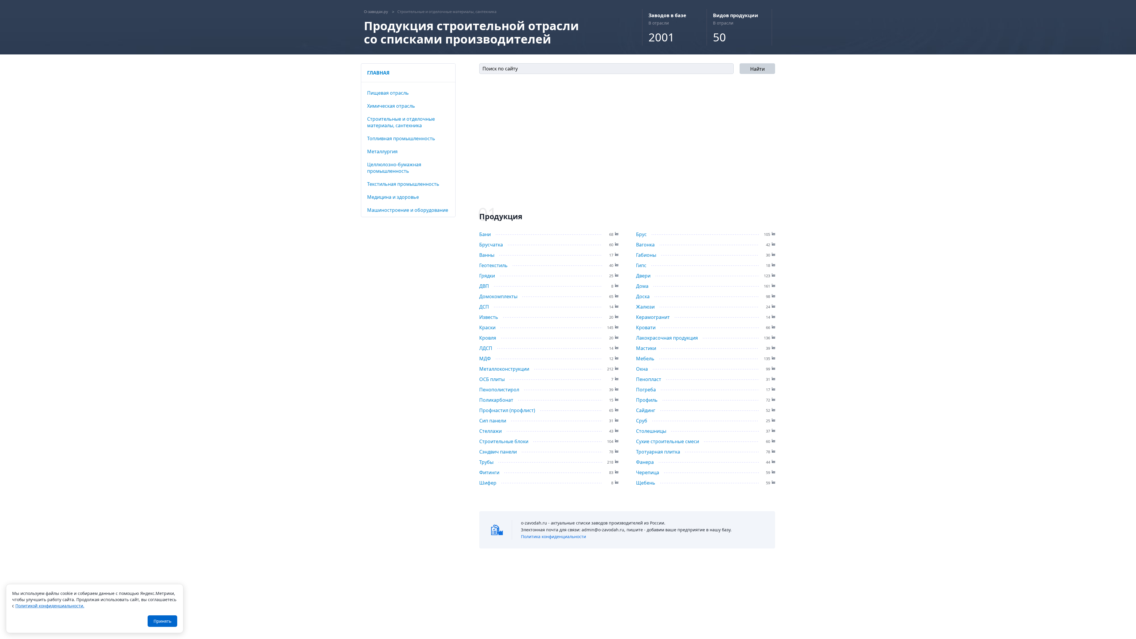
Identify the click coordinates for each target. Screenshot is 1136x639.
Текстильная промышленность (403, 184)
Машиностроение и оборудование (407, 210)
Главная (378, 73)
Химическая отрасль (391, 106)
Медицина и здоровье (393, 197)
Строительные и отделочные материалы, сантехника (401, 122)
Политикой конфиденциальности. (49, 606)
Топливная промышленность (401, 138)
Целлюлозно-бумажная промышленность (394, 167)
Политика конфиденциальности (553, 536)
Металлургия (382, 151)
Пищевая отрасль (388, 93)
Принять (162, 621)
